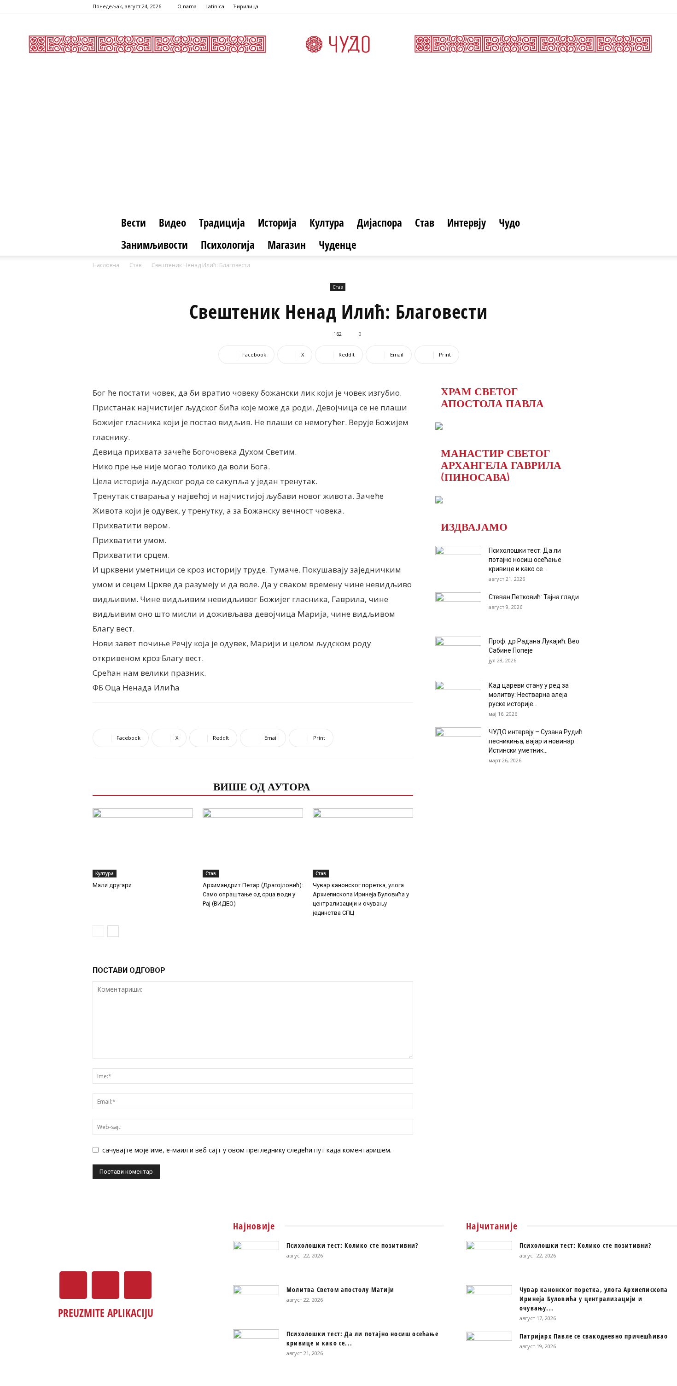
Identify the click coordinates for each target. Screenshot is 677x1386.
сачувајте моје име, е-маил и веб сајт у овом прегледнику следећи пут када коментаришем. (246, 1150)
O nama (187, 6)
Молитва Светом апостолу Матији (340, 1289)
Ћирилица (245, 6)
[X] (562, 6)
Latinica (214, 6)
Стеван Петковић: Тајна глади (534, 597)
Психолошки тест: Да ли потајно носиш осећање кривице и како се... (525, 560)
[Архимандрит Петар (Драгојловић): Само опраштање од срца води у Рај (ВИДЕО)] (253, 842)
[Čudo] (338, 43)
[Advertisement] (338, 142)
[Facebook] (547, 6)
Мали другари (112, 885)
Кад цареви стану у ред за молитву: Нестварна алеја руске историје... (529, 695)
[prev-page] (98, 931)
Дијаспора (379, 222)
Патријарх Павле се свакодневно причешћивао (593, 1336)
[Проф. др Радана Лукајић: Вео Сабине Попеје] (458, 653)
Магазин (287, 244)
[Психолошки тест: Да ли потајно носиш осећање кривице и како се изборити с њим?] (458, 562)
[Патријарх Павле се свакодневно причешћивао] (489, 1348)
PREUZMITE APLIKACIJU (105, 1313)
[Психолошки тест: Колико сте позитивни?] (256, 1257)
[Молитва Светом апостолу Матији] (256, 1301)
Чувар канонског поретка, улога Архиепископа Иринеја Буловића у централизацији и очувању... (593, 1298)
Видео (172, 222)
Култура (326, 222)
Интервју (466, 222)
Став (424, 222)
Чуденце (337, 244)
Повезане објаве (150, 786)
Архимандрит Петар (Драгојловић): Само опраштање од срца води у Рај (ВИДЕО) (253, 894)
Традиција (222, 222)
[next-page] (113, 931)
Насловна (106, 265)
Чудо (509, 222)
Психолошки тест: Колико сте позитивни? (352, 1245)
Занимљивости (154, 244)
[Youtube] (577, 6)
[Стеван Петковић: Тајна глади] (458, 608)
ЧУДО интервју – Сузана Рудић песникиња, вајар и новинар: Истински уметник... (536, 741)
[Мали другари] (143, 842)
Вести (133, 222)
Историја (277, 222)
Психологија (228, 244)
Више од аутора (261, 786)
